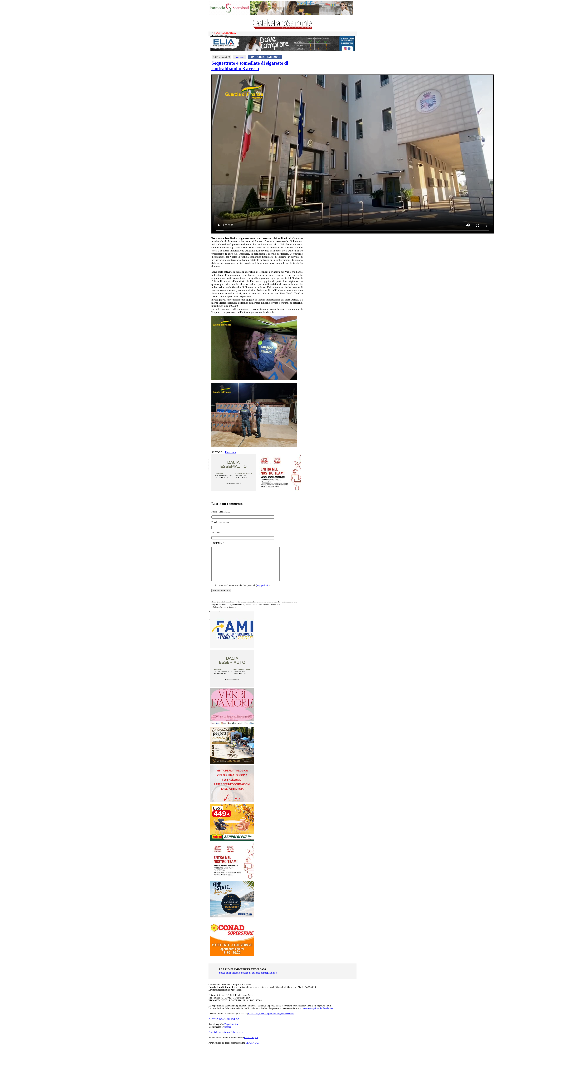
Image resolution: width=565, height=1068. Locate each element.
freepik (227, 1027)
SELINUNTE (221, 35)
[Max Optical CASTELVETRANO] (232, 916)
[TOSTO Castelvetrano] (232, 763)
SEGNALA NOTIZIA (225, 33)
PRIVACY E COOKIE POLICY (224, 1019)
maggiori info (263, 585)
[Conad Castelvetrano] (232, 955)
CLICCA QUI (251, 1037)
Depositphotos (231, 1024)
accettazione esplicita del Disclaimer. (316, 1008)
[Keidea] (232, 840)
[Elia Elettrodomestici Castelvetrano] (282, 50)
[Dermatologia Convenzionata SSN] (232, 801)
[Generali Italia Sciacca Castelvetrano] (279, 490)
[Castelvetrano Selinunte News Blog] (282, 28)
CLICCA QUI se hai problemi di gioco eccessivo (271, 1013)
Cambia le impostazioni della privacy (225, 1032)
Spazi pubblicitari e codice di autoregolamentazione (248, 972)
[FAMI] (232, 647)
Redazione (240, 57)
